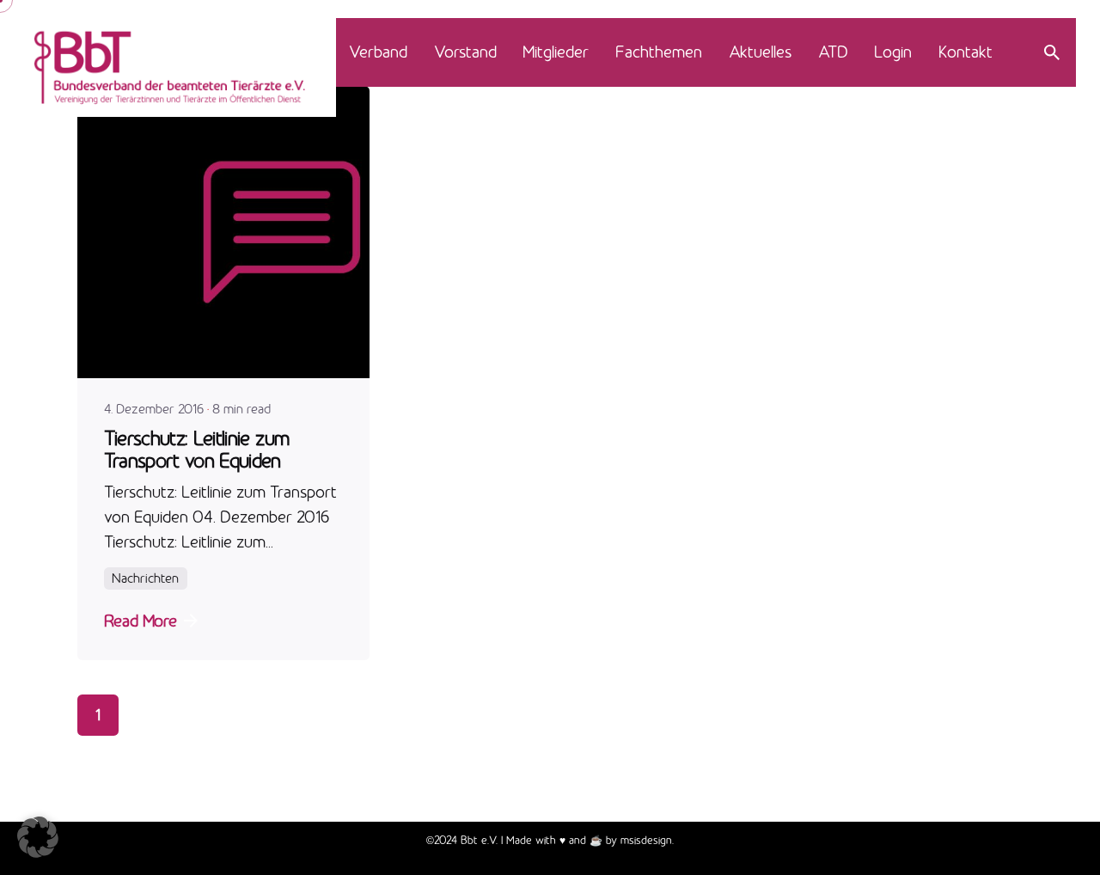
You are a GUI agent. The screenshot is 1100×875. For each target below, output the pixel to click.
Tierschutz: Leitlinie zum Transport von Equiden (197, 449)
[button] (38, 837)
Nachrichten (145, 578)
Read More (140, 620)
